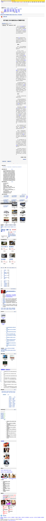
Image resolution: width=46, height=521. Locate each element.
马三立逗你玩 (7, 495)
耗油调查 (13, 235)
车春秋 (4, 300)
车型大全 (3, 229)
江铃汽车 (24, 29)
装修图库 (14, 392)
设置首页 (1, 517)
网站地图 (39, 517)
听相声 (4, 495)
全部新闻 (42, 517)
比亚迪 (11, 350)
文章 (15, 14)
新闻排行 (3, 369)
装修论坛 (12, 392)
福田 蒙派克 (11, 246)
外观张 (23, 194)
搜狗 (2, 1)
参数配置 (7, 14)
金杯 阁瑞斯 (3, 259)
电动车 (3, 349)
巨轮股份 (2, 416)
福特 (23, 26)
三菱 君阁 (11, 259)
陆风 (16, 145)
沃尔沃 (4, 350)
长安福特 (17, 116)
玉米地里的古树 (5, 183)
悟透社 (10, 308)
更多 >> (25, 194)
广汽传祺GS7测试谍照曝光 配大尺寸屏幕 (10, 386)
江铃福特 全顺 (5, 16)
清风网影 (7, 337)
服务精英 (4, 302)
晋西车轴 (2, 414)
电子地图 (10, 391)
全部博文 (1, 518)
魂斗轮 (5, 309)
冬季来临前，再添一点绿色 (7, 186)
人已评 (14, 231)
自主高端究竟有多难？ (12, 339)
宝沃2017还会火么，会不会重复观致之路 (10, 387)
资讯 (11, 234)
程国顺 (7, 339)
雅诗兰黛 (5, 470)
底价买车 (20, 14)
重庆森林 (7, 329)
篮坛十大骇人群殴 (6, 459)
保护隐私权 (27, 517)
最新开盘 (5, 391)
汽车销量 (4, 304)
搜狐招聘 (12, 517)
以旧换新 (3, 351)
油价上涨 (10, 348)
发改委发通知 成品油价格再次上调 (11, 300)
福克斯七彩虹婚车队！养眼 (7, 191)
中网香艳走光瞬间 (6, 447)
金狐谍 (7, 309)
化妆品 (2, 470)
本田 (8, 348)
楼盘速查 (3, 391)
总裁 (18, 103)
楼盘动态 (3, 392)
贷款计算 (14, 391)
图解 (10, 14)
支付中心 (9, 517)
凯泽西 (5, 349)
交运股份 (2, 417)
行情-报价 (4, 14)
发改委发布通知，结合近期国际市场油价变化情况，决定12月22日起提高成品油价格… (11, 295)
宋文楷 (7, 327)
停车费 (14, 350)
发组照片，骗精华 (6, 185)
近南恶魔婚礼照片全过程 (7, 192)
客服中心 (19, 517)
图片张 (9, 233)
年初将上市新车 (22, 222)
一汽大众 (6, 348)
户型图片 (10, 392)
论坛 (16, 14)
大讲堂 (4, 293)
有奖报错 (14, 229)
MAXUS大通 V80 (4, 246)
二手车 (18, 14)
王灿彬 (7, 340)
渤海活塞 (2, 418)
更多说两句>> (27, 197)
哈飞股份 (2, 415)
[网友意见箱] (3, 516)
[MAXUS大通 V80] (4, 243)
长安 (19, 37)
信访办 (2, 309)
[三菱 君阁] (12, 255)
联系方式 (23, 517)
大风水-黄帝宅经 (7, 498)
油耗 (13, 14)
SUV (23, 127)
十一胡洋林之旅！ (6, 190)
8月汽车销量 (11, 305)
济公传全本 (11, 495)
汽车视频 (13, 309)
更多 (4, 419)
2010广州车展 (12, 288)
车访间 (4, 298)
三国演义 (6, 499)
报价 (13, 234)
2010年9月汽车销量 (6, 305)
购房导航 (5, 392)
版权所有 (20, 519)
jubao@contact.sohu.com (11, 520)
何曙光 (7, 331)
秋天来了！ (5, 184)
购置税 (17, 12)
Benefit (10, 470)
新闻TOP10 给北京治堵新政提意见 (10, 299)
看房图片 (7, 392)
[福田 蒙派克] (12, 243)
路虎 (1, 350)
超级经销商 (13, 308)
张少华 (7, 335)
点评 (12, 14)
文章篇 (13, 233)
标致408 (5, 272)
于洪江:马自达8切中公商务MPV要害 (11, 298)
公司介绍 (35, 517)
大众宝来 (5, 285)
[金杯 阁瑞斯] (4, 255)
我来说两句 (4, 23)
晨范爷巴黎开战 (4, 478)
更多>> (17, 7)
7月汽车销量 (15, 305)
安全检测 (10, 309)
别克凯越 (5, 286)
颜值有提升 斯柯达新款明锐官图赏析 (9, 381)
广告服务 (16, 517)
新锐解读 (11, 498)
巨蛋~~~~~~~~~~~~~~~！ (7, 188)
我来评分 (9, 235)
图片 (9, 14)
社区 (14, 234)
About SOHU (31, 517)
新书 (3, 498)
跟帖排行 (8, 369)
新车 (23, 134)
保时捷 (6, 350)
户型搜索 (7, 391)
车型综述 (1, 14)
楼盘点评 (12, 391)
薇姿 (7, 470)
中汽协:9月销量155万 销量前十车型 (11, 304)
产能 (24, 55)
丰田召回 (8, 350)
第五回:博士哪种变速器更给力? (11, 301)
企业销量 (4, 306)
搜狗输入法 (5, 517)
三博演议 (4, 301)
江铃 (21, 26)
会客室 (4, 299)
